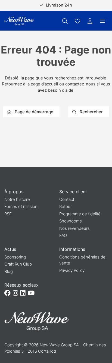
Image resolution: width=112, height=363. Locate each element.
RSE (8, 213)
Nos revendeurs (74, 228)
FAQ (63, 235)
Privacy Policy (72, 270)
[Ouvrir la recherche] (65, 21)
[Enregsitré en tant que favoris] (77, 21)
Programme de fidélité (80, 213)
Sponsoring (15, 257)
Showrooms (70, 221)
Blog (8, 271)
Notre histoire (17, 199)
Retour (65, 206)
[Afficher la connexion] (90, 21)
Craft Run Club (18, 264)
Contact (66, 199)
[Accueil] (19, 21)
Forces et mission (21, 206)
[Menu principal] (102, 21)
